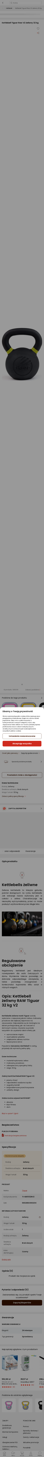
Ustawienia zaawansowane (22, 736)
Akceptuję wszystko (22, 743)
